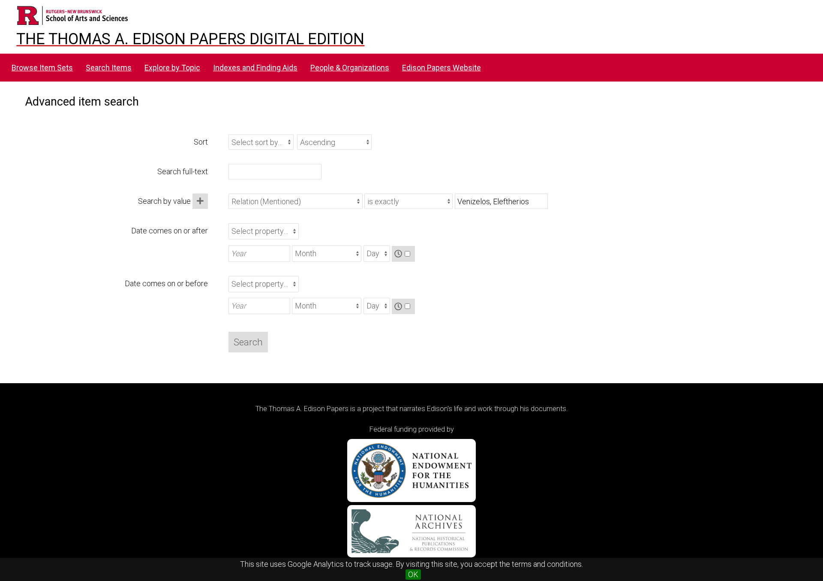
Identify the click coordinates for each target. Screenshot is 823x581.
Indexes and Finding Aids (255, 67)
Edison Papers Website (441, 67)
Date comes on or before (166, 283)
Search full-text (182, 171)
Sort (201, 141)
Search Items (109, 67)
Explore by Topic (172, 67)
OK (413, 574)
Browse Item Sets (42, 67)
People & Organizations (349, 67)
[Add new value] (200, 201)
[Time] (403, 254)
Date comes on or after (169, 230)
